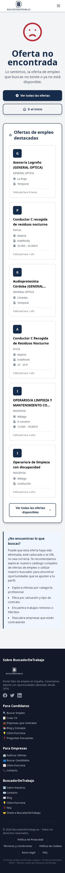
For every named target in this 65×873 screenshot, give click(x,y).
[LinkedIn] (19, 695)
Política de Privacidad (30, 839)
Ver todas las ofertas (35, 96)
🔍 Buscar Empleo (14, 713)
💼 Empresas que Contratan (20, 723)
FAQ (45, 852)
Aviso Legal (28, 852)
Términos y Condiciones (17, 846)
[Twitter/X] (12, 695)
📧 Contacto (10, 792)
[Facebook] (5, 695)
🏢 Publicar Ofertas (14, 755)
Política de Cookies (50, 846)
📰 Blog (7, 797)
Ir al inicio (35, 109)
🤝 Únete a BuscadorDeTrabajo (21, 812)
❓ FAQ (7, 807)
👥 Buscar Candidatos (16, 760)
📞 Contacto (10, 770)
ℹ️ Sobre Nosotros (14, 787)
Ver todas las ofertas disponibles (30, 510)
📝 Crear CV (10, 718)
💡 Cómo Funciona (14, 733)
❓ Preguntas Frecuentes (18, 738)
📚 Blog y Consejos (14, 728)
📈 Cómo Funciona (14, 765)
